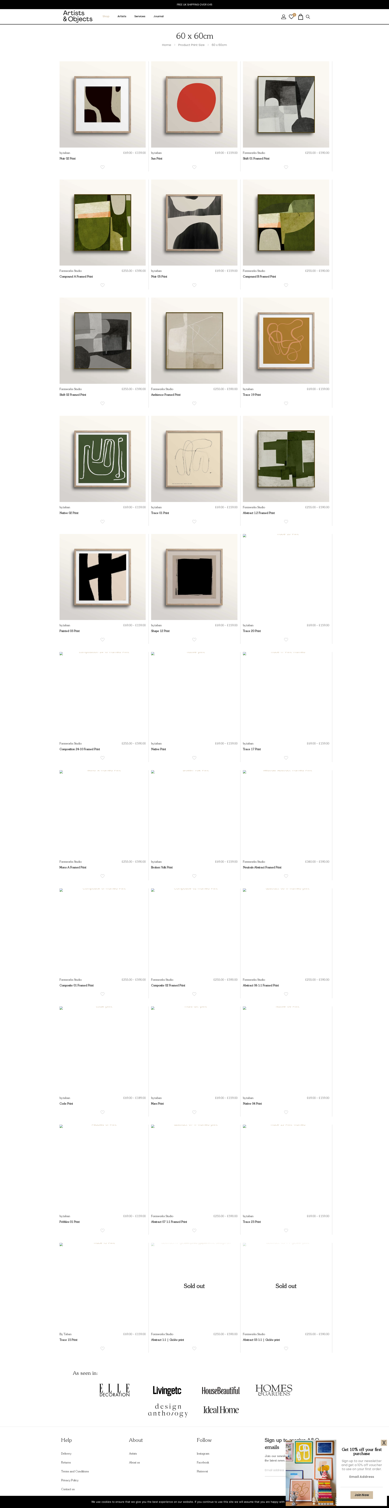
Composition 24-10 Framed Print (80, 749)
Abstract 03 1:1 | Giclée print (261, 1340)
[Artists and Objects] (77, 16)
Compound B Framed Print (259, 276)
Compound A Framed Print (76, 276)
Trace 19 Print (252, 394)
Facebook (203, 1462)
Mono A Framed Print (73, 867)
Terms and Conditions (75, 1471)
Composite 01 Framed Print (77, 985)
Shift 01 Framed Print (256, 158)
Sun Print (156, 158)
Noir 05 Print (159, 276)
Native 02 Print (69, 513)
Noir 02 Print (68, 158)
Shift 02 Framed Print (73, 394)
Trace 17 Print (252, 749)
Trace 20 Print (252, 631)
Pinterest (202, 1471)
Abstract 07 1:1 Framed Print (169, 1222)
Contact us (68, 1489)
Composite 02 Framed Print (168, 985)
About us (134, 1462)
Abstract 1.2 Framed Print (259, 513)
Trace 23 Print (252, 1222)
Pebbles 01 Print (70, 1222)
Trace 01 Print (160, 513)
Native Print (158, 749)
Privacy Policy (69, 1480)
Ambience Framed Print (166, 394)
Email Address (361, 1476)
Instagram (203, 1453)
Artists (133, 1453)
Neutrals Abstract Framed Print (262, 867)
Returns (66, 1462)
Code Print (66, 1103)
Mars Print (157, 1103)
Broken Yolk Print (162, 867)
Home (166, 45)
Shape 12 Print (160, 631)
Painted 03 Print (70, 631)
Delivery (66, 1453)
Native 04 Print (252, 1103)
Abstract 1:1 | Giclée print (167, 1340)
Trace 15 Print (68, 1340)
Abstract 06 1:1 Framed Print (261, 985)
